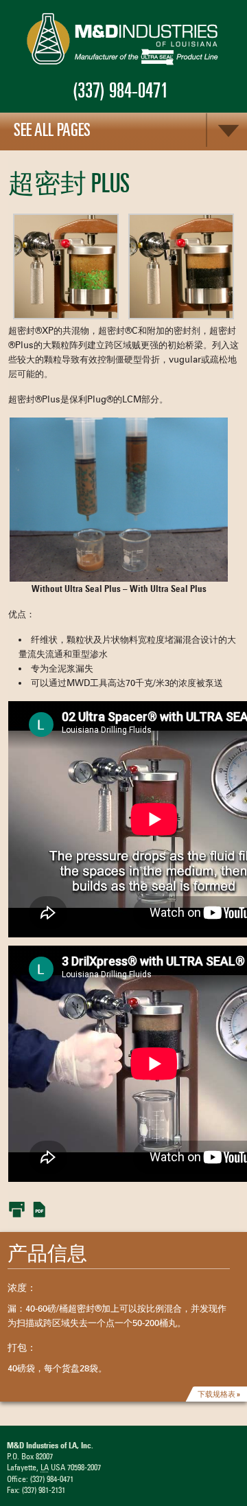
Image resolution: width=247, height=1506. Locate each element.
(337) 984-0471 (120, 90)
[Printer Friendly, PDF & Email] (27, 1208)
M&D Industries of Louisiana (123, 39)
